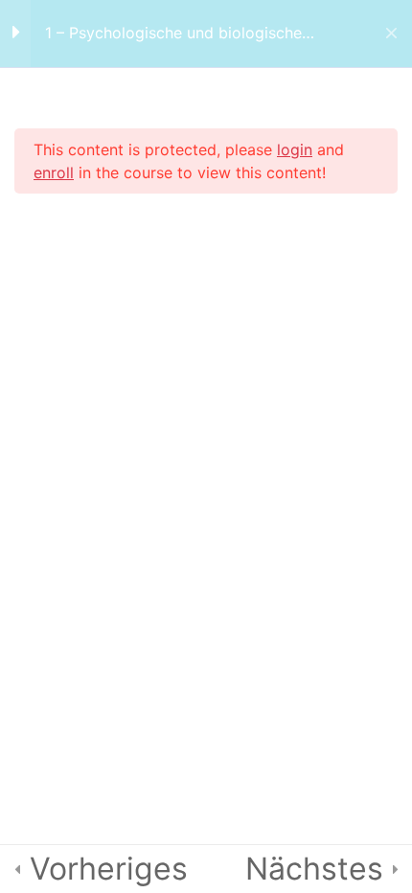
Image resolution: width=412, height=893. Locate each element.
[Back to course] (391, 33)
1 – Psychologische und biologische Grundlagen (173, 33)
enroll (54, 172)
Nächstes (314, 868)
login (294, 149)
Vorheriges (109, 868)
